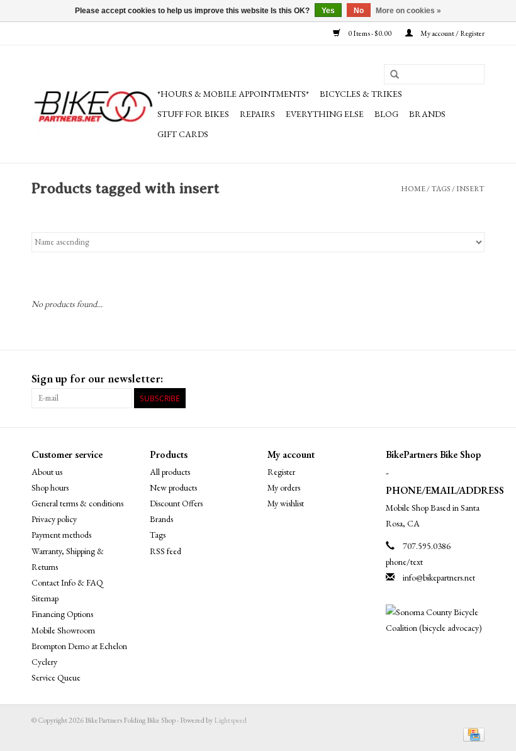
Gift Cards (182, 134)
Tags (441, 189)
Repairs (257, 114)
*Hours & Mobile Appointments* (233, 93)
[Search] (394, 75)
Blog (386, 114)
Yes (328, 10)
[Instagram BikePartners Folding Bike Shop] (474, 379)
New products (173, 487)
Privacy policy (54, 519)
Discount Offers (176, 503)
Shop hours (50, 487)
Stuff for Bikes (193, 114)
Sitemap (45, 598)
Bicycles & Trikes (361, 93)
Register (281, 471)
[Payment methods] (472, 733)
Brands (427, 114)
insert (470, 189)
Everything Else (325, 114)
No (359, 10)
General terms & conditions (77, 503)
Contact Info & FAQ (67, 582)
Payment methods (61, 534)
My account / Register (452, 33)
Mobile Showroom (63, 630)
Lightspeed (230, 720)
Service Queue (56, 677)
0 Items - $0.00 (370, 33)
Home (413, 189)
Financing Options (62, 614)
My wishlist (285, 503)
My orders (283, 487)
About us (46, 471)
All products (170, 471)
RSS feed (165, 551)
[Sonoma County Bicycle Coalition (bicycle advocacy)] (435, 620)
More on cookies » (408, 10)
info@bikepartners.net (439, 577)
